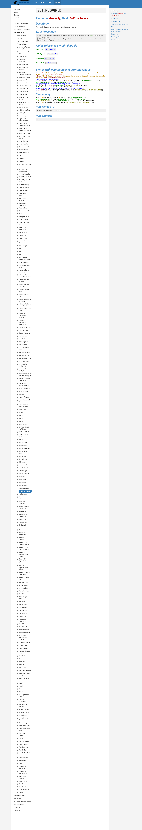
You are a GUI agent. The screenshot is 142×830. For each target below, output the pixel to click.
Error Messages (115, 21)
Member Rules (21, 35)
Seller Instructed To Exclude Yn (25, 674)
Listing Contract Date (23, 452)
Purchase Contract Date (24, 652)
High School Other (24, 355)
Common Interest (24, 187)
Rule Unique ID (115, 37)
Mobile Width (23, 522)
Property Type (23, 645)
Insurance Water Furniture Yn (24, 365)
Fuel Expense (23, 336)
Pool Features (23, 613)
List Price (21, 440)
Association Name (24, 77)
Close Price (22, 161)
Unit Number (22, 760)
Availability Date (23, 88)
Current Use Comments (22, 228)
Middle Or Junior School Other (24, 507)
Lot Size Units (23, 494)
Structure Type (23, 723)
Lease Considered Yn (24, 401)
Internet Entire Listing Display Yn (24, 384)
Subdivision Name (24, 726)
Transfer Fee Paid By (24, 754)
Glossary (17, 810)
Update (57, 2)
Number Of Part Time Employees (24, 548)
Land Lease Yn (23, 391)
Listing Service (23, 456)
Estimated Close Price (24, 295)
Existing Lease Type (25, 327)
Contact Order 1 (23, 208)
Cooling (21, 214)
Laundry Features (24, 397)
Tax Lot (21, 738)
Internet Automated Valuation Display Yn (25, 375)
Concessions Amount (22, 199)
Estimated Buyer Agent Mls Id (24, 271)
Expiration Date (23, 330)
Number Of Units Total (24, 578)
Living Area (22, 462)
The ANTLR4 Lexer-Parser (23, 801)
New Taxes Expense (25, 530)
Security (42, 2)
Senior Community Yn (24, 679)
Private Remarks (24, 630)
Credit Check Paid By (24, 223)
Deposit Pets (22, 235)
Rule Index (18, 798)
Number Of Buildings (22, 538)
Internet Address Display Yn (24, 370)
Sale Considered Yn (25, 670)
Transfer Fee (23, 750)
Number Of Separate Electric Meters (24, 554)
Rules (16, 21)
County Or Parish (24, 216)
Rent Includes (23, 659)
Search (50, 2)
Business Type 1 (24, 116)
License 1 (21, 415)
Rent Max (22, 662)
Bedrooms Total (23, 107)
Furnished (22, 339)
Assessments (23, 56)
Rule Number (115, 40)
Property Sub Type (24, 642)
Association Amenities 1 (22, 60)
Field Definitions (20, 795)
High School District (24, 352)
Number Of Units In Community (24, 573)
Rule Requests (19, 804)
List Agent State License (24, 436)
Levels (21, 412)
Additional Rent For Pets (24, 53)
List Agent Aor (23, 424)
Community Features (22, 194)
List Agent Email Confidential (24, 428)
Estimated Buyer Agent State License (25, 276)
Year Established (24, 790)
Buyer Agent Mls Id (24, 133)
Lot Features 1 (23, 479)
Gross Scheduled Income (24, 348)
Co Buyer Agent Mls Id (25, 165)
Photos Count (23, 610)
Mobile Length (23, 519)
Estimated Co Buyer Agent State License (25, 305)
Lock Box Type (23, 471)
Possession (22, 616)
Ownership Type (24, 591)
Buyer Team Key (24, 144)
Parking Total (23, 604)
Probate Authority (24, 632)
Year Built (22, 784)
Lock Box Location (24, 468)
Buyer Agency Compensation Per (24, 124)
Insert (16, 12)
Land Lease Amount (25, 388)
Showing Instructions (22, 700)
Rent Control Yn (23, 656)
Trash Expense (23, 758)
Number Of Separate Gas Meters (23, 561)
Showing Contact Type (24, 695)
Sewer (21, 692)
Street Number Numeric (23, 719)
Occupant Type (23, 582)
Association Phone (24, 80)
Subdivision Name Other (24, 729)
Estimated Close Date (24, 290)
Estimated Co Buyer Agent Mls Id (25, 300)
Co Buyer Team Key (25, 174)
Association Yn (23, 83)
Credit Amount (23, 219)
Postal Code (22, 624)
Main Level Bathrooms (22, 498)
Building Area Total (24, 110)
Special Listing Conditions (23, 705)
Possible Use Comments (22, 620)
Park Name (22, 601)
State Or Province (24, 712)
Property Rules (22, 44)
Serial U (21, 683)
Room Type (22, 667)
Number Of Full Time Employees (24, 543)
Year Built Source (24, 787)
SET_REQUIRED (25, 491)
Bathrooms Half (23, 94)
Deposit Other (23, 232)
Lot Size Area (23, 485)
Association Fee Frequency (23, 68)
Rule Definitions (20, 32)
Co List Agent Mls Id (25, 177)
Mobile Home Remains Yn (23, 515)
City (20, 155)
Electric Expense (24, 262)
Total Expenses (23, 747)
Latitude (21, 394)
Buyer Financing (23, 141)
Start (35, 2)
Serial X (21, 686)
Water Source (23, 781)
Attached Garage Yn (25, 86)
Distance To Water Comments (24, 242)
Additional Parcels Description (24, 48)
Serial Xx (21, 689)
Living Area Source (24, 465)
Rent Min (21, 664)
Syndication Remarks (22, 734)
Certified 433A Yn (24, 152)
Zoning (21, 792)
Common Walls (23, 190)
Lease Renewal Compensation (23, 406)
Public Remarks (23, 648)
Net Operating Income (23, 526)
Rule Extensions (20, 26)
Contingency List (24, 211)
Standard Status (24, 709)
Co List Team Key (24, 184)
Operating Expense (24, 588)
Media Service (18, 18)
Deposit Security (24, 238)
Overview (17, 9)
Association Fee (23, 64)
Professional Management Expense (23, 637)
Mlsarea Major (23, 511)
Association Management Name (25, 73)
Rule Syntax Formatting (22, 29)
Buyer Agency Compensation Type (25, 129)
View (20, 763)
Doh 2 (20, 251)
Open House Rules (22, 41)
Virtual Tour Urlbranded (22, 767)
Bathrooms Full (23, 91)
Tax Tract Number (24, 741)
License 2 (21, 418)
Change (16, 15)
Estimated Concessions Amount (22, 315)
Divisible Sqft (23, 246)
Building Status (23, 113)
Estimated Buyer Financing (24, 280)
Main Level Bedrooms (22, 502)
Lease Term (22, 409)
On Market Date (23, 585)
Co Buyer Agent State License (23, 170)
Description (114, 18)
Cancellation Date (24, 147)
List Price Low (23, 442)
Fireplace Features (24, 333)
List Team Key (23, 445)
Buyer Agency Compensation (23, 119)
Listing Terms (23, 459)
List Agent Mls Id (24, 432)
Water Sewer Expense (23, 777)
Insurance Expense (24, 361)
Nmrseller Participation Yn (23, 534)
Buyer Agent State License (24, 137)
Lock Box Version (24, 473)
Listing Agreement (24, 448)
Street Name (23, 715)
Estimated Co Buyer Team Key (25, 310)
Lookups (17, 807)
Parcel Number (23, 594)
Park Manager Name (23, 598)
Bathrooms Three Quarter (24, 103)
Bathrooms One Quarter (23, 98)
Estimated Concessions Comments (22, 322)
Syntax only (114, 34)
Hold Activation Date (25, 358)
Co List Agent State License (25, 181)
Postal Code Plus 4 (24, 627)
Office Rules (20, 38)
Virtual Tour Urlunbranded (23, 772)
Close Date (22, 158)
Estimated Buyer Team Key (24, 285)
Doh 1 (20, 248)
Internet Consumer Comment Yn (24, 379)
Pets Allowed (23, 607)
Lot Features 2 (23, 482)
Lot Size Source (24, 488)
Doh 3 (20, 254)
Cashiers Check (23, 150)
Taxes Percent (23, 744)
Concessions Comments (22, 204)
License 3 (21, 421)
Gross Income (23, 344)
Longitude (22, 476)
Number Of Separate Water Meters (23, 567)
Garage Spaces (23, 342)
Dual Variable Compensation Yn (24, 258)
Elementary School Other (24, 266)
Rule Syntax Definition (22, 24)
